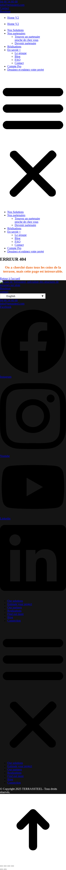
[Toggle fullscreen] (8, 866)
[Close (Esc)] (1, 866)
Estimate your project (19, 604)
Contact (19, 63)
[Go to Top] (33, 861)
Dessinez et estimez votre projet (25, 69)
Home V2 (13, 17)
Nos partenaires (16, 33)
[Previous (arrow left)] (1, 869)
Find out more (15, 614)
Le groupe (21, 53)
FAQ (18, 59)
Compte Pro (14, 66)
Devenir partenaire (25, 43)
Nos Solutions (15, 30)
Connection (14, 620)
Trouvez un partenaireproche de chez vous (27, 38)
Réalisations (14, 46)
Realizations (14, 610)
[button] (33, 140)
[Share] (5, 866)
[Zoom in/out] (12, 866)
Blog (17, 56)
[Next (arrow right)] (5, 869)
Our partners (14, 607)
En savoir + (14, 49)
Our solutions (15, 600)
